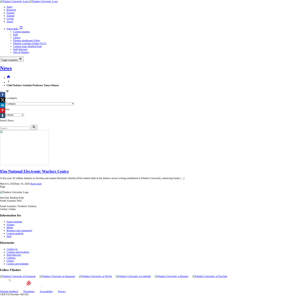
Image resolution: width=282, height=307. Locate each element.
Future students (14, 221)
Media (10, 227)
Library (17, 37)
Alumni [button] (10, 15)
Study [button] (10, 7)
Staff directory (20, 49)
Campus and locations (18, 252)
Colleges (11, 257)
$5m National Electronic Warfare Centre (34, 171)
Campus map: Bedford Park (27, 46)
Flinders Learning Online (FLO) (29, 43)
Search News (7, 120)
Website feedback (9, 291)
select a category (8, 98)
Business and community (19, 230)
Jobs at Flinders (21, 52)
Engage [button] (10, 12)
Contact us (12, 249)
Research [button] (11, 9)
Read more (36, 183)
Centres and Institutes (18, 263)
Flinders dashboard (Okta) (26, 40)
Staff (15, 34)
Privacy (62, 291)
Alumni (10, 224)
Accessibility (46, 291)
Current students (21, 31)
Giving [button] (10, 18)
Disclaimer (28, 291)
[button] (15, 28)
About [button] (10, 21)
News (6, 68)
